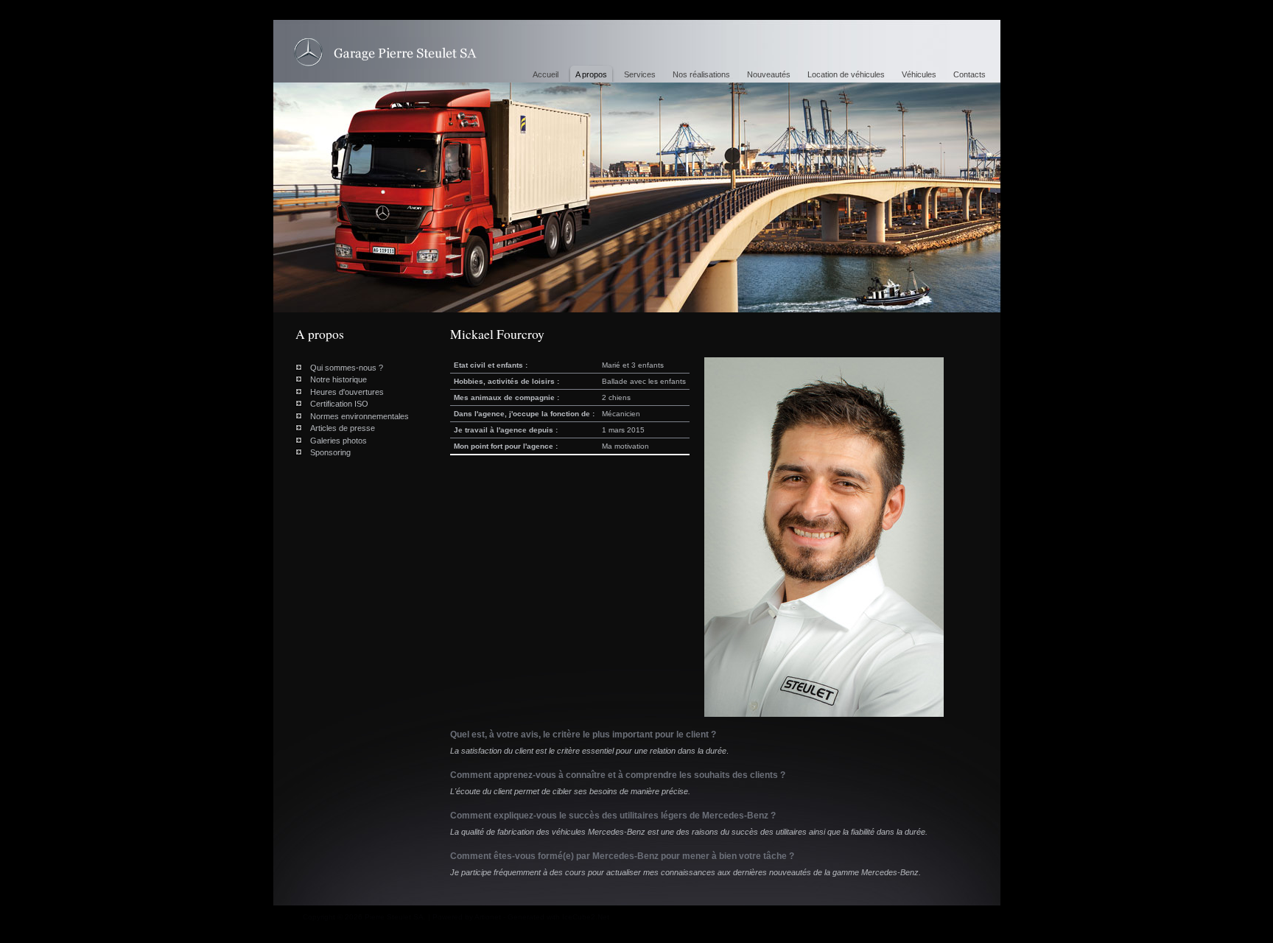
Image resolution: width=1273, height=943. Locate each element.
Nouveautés (768, 74)
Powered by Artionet (466, 917)
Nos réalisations (701, 74)
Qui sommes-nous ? (346, 367)
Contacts (969, 74)
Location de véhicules (846, 74)
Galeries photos (338, 440)
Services (640, 74)
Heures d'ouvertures (347, 392)
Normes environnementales (359, 416)
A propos (591, 74)
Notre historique (338, 379)
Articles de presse (342, 428)
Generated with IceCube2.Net (558, 917)
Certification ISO (339, 403)
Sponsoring (330, 452)
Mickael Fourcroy (385, 53)
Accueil (545, 74)
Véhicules (919, 74)
